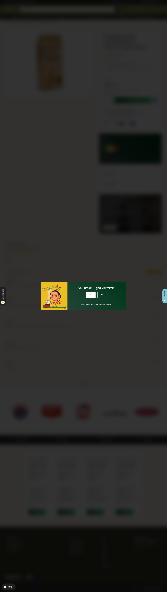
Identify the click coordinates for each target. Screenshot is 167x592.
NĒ (102, 295)
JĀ (91, 295)
